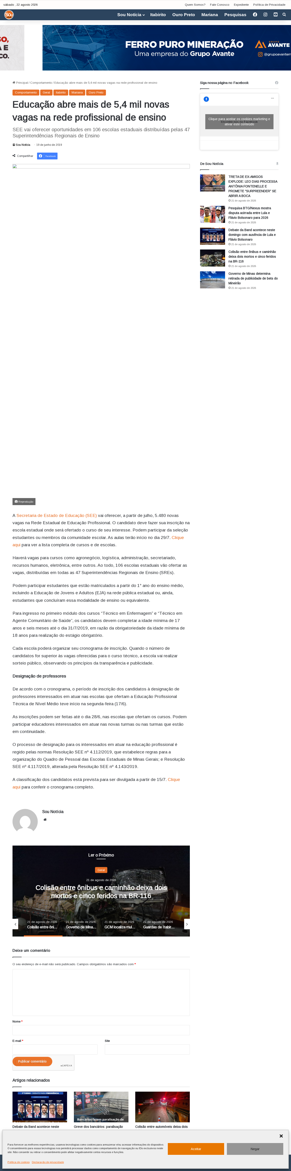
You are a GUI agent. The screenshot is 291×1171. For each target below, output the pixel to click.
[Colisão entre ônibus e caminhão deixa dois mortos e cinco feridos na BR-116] (212, 258)
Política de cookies (19, 1162)
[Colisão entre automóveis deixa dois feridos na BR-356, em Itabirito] (162, 1107)
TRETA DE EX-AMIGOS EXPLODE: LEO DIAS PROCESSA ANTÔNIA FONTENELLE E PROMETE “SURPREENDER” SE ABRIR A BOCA (252, 186)
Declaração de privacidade (48, 1162)
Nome (18, 1021)
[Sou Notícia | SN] (9, 15)
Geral (46, 92)
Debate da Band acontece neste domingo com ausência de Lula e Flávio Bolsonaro (252, 234)
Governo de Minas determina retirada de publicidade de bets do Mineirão (253, 278)
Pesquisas (235, 14)
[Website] (45, 819)
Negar (255, 1149)
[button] (281, 1136)
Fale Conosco (219, 4)
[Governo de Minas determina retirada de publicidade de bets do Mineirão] (212, 279)
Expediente (241, 4)
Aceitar (196, 1149)
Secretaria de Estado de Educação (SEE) (57, 515)
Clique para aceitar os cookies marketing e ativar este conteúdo (239, 121)
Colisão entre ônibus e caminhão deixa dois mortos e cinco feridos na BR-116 (252, 256)
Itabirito (158, 14)
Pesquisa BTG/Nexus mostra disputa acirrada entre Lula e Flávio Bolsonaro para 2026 (249, 212)
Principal (21, 82)
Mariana (209, 14)
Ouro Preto (183, 14)
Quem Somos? (195, 4)
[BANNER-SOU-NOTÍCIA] (145, 47)
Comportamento (41, 82)
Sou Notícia (129, 14)
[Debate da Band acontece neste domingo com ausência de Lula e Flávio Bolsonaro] (40, 1107)
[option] (101, 891)
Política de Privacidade (269, 4)
